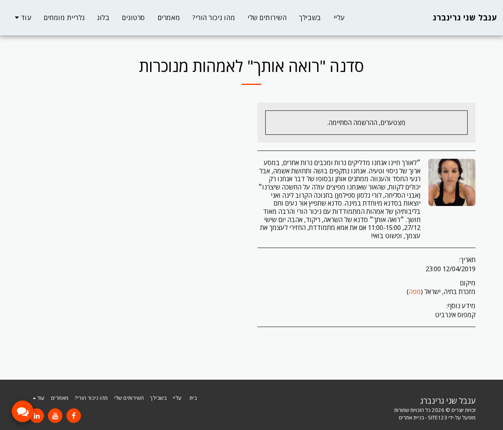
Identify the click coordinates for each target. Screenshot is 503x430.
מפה (415, 291)
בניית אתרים (411, 417)
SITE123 (437, 417)
